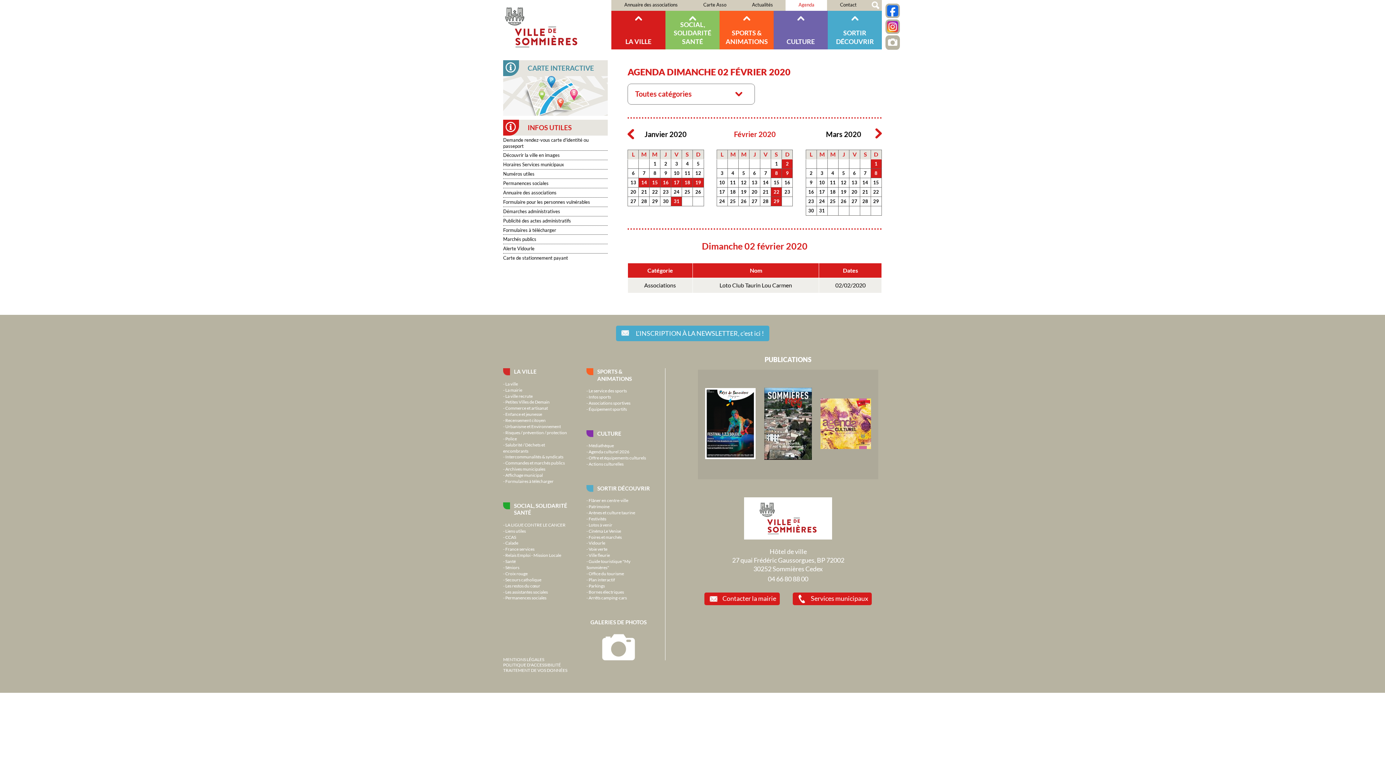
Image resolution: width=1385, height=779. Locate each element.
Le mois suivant (878, 133)
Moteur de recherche (875, 5)
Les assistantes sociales (526, 591)
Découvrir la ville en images (531, 155)
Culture (801, 41)
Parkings (597, 585)
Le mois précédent (631, 133)
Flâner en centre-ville (608, 500)
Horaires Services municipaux (533, 164)
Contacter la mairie (749, 598)
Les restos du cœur (522, 585)
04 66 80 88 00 (788, 579)
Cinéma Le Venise (605, 530)
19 (698, 182)
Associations (660, 285)
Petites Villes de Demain (527, 401)
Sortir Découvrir (855, 37)
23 (666, 192)
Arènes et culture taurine (612, 512)
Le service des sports (608, 390)
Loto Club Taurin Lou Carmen (756, 285)
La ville (638, 41)
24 (677, 192)
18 (687, 182)
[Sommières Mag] (788, 458)
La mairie (513, 389)
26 (698, 192)
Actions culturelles (606, 463)
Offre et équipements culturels (617, 457)
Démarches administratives (531, 211)
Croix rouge (516, 573)
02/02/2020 (850, 285)
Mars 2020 (843, 134)
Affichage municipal (524, 474)
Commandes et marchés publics (535, 462)
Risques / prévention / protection (536, 432)
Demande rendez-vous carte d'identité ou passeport (546, 143)
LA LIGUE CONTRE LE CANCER (535, 524)
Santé (510, 561)
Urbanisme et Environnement (533, 426)
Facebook (892, 11)
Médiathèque (601, 445)
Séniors (512, 567)
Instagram (892, 26)
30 (666, 201)
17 (677, 182)
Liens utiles (515, 530)
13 (633, 182)
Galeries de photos (618, 622)
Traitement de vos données (535, 670)
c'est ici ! (700, 333)
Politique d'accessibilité (532, 664)
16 (666, 182)
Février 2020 (755, 134)
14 (644, 182)
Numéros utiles (519, 174)
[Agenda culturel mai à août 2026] (846, 447)
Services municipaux (839, 598)
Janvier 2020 (666, 134)
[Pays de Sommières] (730, 457)
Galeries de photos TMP (892, 42)
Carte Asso (714, 5)
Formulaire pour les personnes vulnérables (546, 202)
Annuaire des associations (651, 5)
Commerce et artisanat (526, 407)
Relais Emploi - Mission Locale (533, 555)
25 (687, 192)
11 (687, 173)
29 (655, 201)
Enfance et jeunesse (523, 414)
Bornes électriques (606, 591)
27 (633, 201)
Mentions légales (523, 659)
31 (677, 201)
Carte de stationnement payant (535, 258)
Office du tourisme (606, 573)
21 (644, 192)
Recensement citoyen (525, 420)
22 (655, 192)
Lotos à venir (600, 524)
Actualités (762, 5)
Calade (511, 542)
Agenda (806, 5)
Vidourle (597, 542)
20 (633, 192)
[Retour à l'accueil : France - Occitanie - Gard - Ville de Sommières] (557, 24)
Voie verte (598, 548)
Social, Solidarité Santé (692, 33)
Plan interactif (602, 579)
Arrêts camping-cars (608, 597)
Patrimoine (599, 506)
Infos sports (600, 396)
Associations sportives (609, 402)
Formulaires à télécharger (529, 230)
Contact (848, 5)
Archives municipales (525, 468)
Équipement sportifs (608, 408)
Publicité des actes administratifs (537, 221)
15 (655, 182)
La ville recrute (519, 396)
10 (677, 173)
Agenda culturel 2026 (609, 451)
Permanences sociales (526, 183)
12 (698, 173)
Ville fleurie (599, 555)
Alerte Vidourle (519, 248)
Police (511, 438)
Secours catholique (523, 579)
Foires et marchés (605, 537)
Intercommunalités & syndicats (534, 456)
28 (644, 201)
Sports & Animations (747, 37)
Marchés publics (519, 239)
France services (520, 548)
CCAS (510, 537)
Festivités (597, 518)
